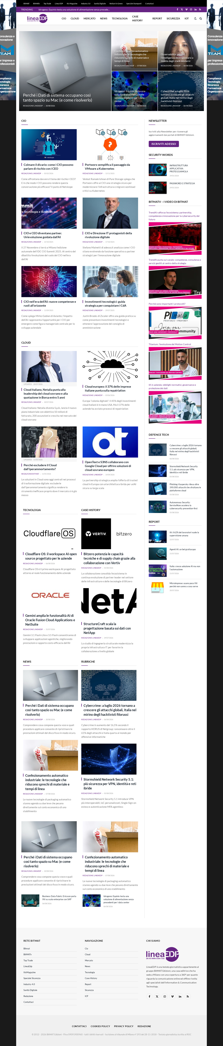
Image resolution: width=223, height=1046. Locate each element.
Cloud (75, 18)
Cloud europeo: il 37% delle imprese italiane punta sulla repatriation (108, 388)
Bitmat (27, 948)
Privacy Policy (124, 1026)
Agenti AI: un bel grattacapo (183, 549)
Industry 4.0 (29, 984)
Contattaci (149, 3)
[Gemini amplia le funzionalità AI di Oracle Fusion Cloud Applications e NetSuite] (50, 595)
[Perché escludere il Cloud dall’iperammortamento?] (49, 442)
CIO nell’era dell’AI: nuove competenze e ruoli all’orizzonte (50, 303)
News (103, 18)
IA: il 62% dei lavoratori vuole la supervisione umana (184, 534)
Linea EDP (59, 3)
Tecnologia (120, 18)
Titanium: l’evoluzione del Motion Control (170, 344)
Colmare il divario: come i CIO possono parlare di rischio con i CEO (48, 166)
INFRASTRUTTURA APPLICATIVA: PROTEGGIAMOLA (179, 168)
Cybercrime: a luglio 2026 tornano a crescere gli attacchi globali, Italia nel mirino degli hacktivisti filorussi (177, 96)
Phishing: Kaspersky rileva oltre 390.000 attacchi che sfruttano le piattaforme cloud (185, 487)
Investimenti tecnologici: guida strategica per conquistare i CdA (105, 303)
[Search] (200, 18)
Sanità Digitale (100, 3)
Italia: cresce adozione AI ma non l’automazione (185, 568)
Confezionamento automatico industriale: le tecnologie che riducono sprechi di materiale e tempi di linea (131, 55)
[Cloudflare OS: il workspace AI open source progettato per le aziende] (50, 533)
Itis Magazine (72, 3)
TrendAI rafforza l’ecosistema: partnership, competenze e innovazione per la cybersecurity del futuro (174, 216)
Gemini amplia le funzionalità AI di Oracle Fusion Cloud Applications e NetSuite (50, 620)
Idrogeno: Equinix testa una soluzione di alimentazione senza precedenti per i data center (75, 9)
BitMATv (36, 3)
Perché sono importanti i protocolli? (167, 303)
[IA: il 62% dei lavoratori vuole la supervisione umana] (158, 537)
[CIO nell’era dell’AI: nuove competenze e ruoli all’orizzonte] (49, 281)
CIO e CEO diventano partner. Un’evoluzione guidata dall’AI (43, 235)
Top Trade (47, 3)
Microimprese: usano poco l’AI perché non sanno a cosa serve (184, 585)
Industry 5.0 (85, 3)
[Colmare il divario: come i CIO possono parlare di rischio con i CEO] (49, 144)
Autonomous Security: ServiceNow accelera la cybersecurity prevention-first (184, 505)
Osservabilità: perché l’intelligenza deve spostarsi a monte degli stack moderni (177, 57)
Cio (64, 18)
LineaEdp (28, 966)
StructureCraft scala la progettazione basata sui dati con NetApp (107, 628)
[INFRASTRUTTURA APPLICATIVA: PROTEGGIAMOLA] (158, 170)
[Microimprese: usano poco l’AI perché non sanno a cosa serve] (158, 587)
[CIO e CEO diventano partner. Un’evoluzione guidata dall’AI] (49, 213)
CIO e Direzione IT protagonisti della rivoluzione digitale (108, 235)
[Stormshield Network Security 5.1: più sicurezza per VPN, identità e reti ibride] (108, 759)
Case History (137, 18)
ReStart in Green (116, 3)
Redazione (28, 996)
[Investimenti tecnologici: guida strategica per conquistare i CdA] (110, 281)
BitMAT (26, 3)
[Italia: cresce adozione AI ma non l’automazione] (158, 570)
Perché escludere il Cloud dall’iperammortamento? (40, 467)
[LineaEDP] (37, 18)
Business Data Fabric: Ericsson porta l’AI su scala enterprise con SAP (59, 898)
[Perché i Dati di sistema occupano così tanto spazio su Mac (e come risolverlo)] (65, 71)
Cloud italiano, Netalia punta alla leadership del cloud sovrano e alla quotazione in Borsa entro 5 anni (46, 393)
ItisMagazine (30, 972)
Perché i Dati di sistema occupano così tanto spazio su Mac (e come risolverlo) (57, 97)
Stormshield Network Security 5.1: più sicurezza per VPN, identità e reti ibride (110, 783)
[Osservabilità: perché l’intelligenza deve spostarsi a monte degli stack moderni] (181, 51)
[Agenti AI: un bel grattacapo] (158, 554)
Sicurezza (173, 18)
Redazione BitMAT (30, 474)
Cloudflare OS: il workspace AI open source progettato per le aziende (51, 556)
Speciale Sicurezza (32, 978)
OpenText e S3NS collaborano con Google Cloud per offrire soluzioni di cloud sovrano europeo (108, 466)
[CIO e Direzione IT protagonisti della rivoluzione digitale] (110, 213)
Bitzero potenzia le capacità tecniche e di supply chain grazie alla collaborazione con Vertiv (109, 558)
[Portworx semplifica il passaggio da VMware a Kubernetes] (110, 144)
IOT (187, 18)
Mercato (90, 18)
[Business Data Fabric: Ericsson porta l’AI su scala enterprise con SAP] (30, 900)
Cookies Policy (100, 1026)
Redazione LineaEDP (33, 106)
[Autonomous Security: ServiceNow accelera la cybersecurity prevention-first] (158, 507)
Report (157, 18)
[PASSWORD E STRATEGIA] (158, 188)
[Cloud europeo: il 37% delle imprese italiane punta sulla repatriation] (110, 366)
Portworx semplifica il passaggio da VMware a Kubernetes (107, 166)
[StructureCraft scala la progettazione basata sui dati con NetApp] (108, 603)
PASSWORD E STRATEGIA (182, 183)
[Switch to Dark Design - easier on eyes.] (195, 18)
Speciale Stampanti (134, 3)
